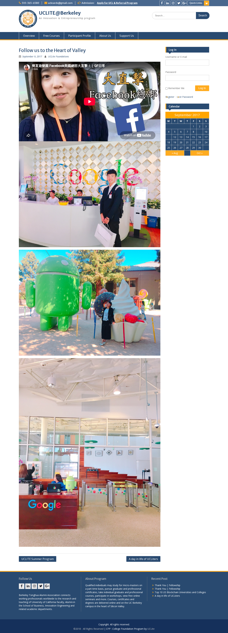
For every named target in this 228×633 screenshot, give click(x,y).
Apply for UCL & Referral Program (117, 3)
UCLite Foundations (58, 56)
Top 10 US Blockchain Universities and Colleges (180, 592)
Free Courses (51, 36)
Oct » (199, 153)
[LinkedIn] (167, 3)
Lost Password (185, 97)
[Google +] (184, 3)
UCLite (151, 628)
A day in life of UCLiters (143, 559)
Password (170, 72)
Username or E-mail (176, 56)
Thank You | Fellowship (167, 585)
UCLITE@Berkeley (60, 13)
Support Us (127, 36)
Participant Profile (79, 36)
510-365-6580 (30, 3)
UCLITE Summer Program (37, 559)
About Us (105, 36)
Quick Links (195, 3)
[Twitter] (178, 3)
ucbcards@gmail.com (60, 3)
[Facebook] (161, 3)
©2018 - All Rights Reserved (88, 628)
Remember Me (176, 88)
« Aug (175, 153)
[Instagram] (173, 3)
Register (169, 97)
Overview (29, 36)
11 (168, 137)
